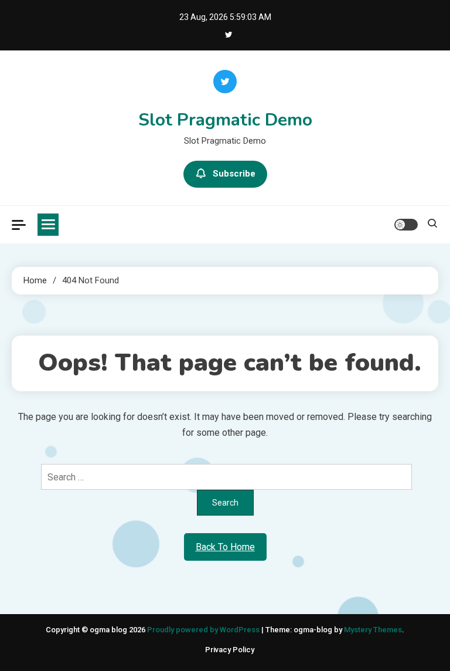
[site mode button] (406, 225)
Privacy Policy (229, 649)
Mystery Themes (373, 629)
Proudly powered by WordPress (204, 629)
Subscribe (234, 173)
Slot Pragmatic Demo (225, 120)
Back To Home (225, 547)
